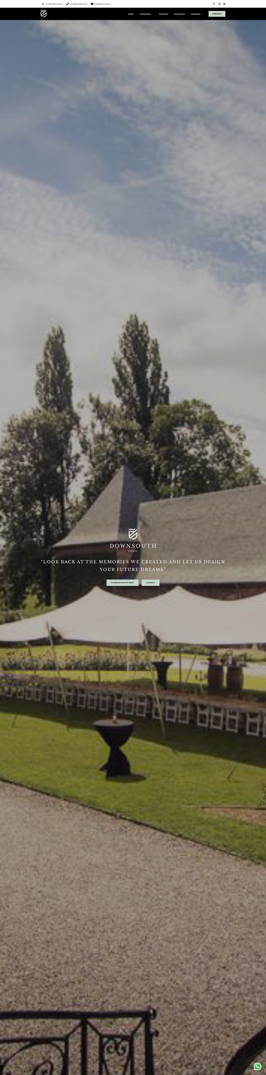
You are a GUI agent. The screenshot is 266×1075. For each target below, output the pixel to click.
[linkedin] (224, 4)
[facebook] (214, 4)
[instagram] (219, 4)
